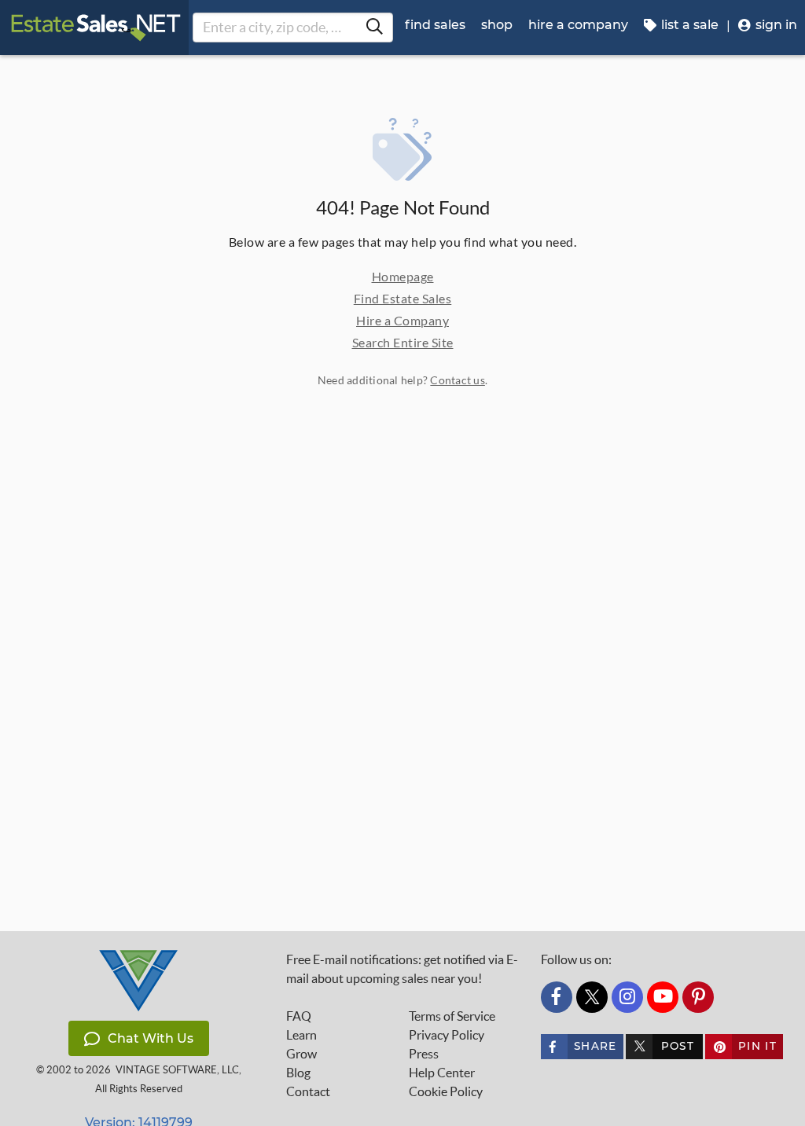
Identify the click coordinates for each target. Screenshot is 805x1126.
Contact (308, 1091)
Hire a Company (402, 320)
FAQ (298, 1016)
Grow (301, 1054)
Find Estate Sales (403, 298)
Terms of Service (452, 1016)
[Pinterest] (698, 997)
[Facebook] (556, 997)
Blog (298, 1072)
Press (424, 1054)
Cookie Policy (446, 1091)
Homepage (403, 276)
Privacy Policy (446, 1035)
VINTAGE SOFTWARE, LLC (177, 1070)
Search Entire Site (403, 342)
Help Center (442, 1072)
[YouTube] (662, 997)
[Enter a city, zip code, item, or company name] (374, 27)
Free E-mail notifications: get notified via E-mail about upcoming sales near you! (402, 968)
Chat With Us (150, 1038)
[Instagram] (627, 997)
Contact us (457, 380)
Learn (301, 1035)
